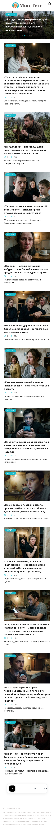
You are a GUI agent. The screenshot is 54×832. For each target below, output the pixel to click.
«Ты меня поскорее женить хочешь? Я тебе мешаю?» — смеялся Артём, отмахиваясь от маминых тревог (25, 209)
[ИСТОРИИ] (27, 71)
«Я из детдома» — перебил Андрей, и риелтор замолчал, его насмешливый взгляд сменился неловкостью (25, 150)
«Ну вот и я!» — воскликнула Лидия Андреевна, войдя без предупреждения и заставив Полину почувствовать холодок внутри (26, 758)
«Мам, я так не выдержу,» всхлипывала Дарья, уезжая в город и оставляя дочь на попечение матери (26, 329)
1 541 (35, 788)
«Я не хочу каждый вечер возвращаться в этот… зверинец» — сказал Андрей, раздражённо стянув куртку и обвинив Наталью (26, 446)
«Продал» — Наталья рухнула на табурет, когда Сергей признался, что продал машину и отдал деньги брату (26, 269)
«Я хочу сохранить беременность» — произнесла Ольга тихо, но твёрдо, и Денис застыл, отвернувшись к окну (25, 508)
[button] (22, 35)
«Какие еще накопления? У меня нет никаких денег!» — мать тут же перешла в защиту (26, 385)
